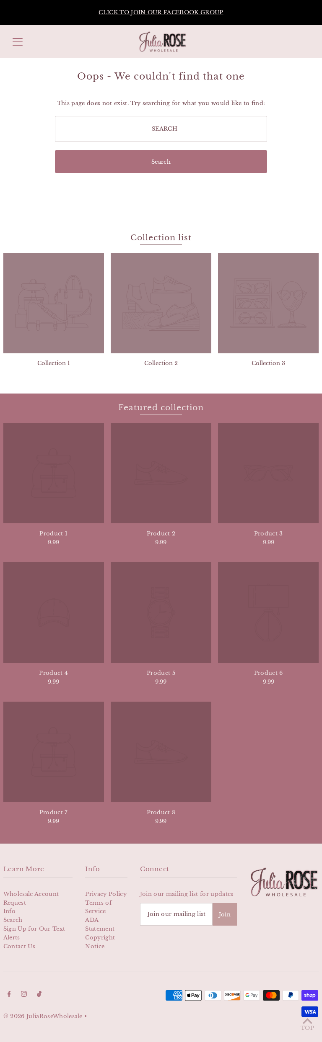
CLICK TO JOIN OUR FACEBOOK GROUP (161, 12)
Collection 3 (268, 363)
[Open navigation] (17, 41)
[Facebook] (9, 995)
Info (9, 911)
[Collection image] (53, 303)
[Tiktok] (39, 995)
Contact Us (19, 946)
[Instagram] (24, 995)
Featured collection (160, 407)
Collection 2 (161, 363)
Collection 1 (53, 363)
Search (13, 920)
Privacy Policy (106, 894)
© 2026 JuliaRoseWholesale (43, 1016)
